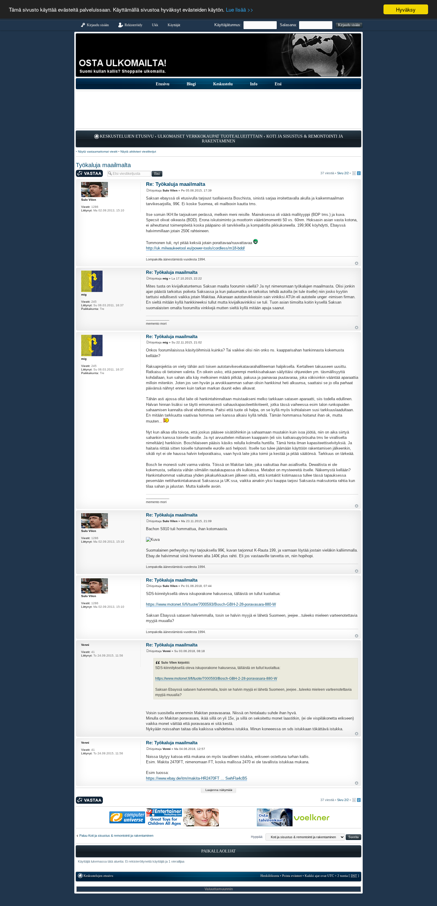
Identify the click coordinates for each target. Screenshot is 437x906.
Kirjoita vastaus (87, 171)
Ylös (356, 263)
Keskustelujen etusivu (127, 136)
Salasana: (288, 25)
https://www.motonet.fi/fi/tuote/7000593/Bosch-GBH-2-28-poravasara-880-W (211, 604)
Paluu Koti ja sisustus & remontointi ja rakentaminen (116, 835)
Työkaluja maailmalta (103, 165)
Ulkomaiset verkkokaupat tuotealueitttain (210, 136)
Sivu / (343, 173)
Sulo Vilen (170, 190)
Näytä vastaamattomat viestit (97, 151)
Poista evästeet (292, 875)
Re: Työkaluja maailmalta (175, 184)
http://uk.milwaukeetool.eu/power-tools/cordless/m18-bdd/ (195, 248)
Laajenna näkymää (218, 790)
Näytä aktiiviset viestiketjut (138, 151)
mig (165, 278)
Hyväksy (406, 9)
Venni (167, 651)
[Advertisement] (218, 109)
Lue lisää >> (239, 9)
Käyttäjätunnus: (227, 25)
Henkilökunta (269, 875)
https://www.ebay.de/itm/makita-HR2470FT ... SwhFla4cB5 (196, 778)
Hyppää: (257, 837)
